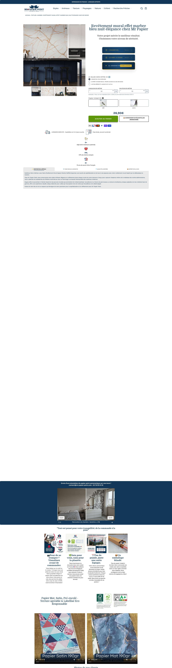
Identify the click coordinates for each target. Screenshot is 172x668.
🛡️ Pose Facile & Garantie (70, 169)
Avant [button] (61, 518)
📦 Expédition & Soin (133, 169)
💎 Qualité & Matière (102, 169)
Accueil (27, 15)
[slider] (86, 504)
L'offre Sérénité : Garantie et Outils (101, 84)
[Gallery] (54, 60)
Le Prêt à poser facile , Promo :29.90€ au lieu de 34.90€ (107, 81)
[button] (112, 522)
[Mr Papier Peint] (34, 8)
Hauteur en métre (125, 88)
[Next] (82, 55)
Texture (33, 15)
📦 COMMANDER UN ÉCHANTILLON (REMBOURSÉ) (134, 118)
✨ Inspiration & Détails (39, 169)
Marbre (39, 15)
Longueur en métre (95, 88)
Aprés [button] (111, 518)
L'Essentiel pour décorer (98, 79)
